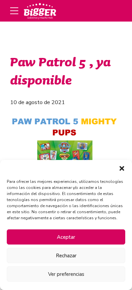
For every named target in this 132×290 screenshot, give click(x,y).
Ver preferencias (66, 274)
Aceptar (66, 237)
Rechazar (66, 255)
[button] (121, 168)
